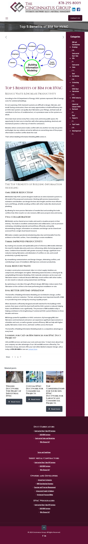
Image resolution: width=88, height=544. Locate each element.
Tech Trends (75, 124)
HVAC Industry (76, 98)
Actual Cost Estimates (45, 480)
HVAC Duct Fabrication (75, 90)
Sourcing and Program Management (45, 487)
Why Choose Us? (45, 442)
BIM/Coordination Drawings (45, 483)
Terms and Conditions (44, 452)
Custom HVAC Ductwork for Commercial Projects (34, 390)
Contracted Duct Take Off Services (44, 431)
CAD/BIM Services (45, 434)
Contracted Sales (75, 66)
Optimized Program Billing (45, 494)
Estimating (75, 82)
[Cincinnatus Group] (42, 7)
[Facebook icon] (43, 536)
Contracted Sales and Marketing (45, 438)
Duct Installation (75, 74)
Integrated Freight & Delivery (45, 491)
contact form (32, 349)
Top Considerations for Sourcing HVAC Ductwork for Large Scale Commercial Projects (55, 395)
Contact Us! (75, 18)
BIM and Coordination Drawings (76, 44)
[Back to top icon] (44, 527)
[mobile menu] (7, 18)
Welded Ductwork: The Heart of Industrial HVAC (13, 391)
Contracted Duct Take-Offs (75, 55)
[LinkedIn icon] (45, 536)
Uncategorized (76, 131)
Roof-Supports (75, 116)
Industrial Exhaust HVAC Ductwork (76, 106)
